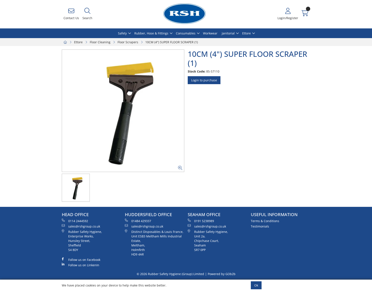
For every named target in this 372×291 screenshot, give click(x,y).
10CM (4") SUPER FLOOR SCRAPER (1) (171, 42)
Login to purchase (204, 80)
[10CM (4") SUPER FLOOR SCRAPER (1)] (123, 111)
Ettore (246, 33)
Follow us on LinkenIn (83, 265)
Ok (256, 285)
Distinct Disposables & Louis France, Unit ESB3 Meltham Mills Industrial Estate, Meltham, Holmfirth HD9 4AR (157, 243)
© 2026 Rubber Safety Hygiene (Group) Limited (170, 274)
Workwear (210, 33)
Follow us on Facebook (84, 260)
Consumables (185, 33)
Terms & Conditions (265, 221)
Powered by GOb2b (222, 274)
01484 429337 (141, 221)
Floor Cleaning (100, 42)
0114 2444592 (78, 221)
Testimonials (260, 226)
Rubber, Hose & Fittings (151, 33)
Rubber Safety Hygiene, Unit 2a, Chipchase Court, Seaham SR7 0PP (211, 241)
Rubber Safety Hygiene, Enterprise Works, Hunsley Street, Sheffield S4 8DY (85, 241)
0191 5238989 (204, 221)
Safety (122, 33)
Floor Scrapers (128, 42)
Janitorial (228, 33)
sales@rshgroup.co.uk (84, 226)
